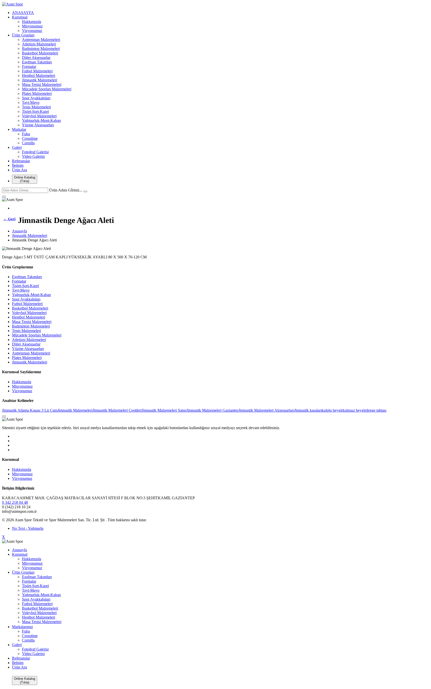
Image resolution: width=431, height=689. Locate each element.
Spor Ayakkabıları (36, 98)
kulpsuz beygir (354, 410)
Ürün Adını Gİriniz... (65, 190)
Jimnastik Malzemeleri (39, 80)
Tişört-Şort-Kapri (35, 111)
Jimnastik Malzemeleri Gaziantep (212, 410)
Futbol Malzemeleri (37, 71)
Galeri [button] (17, 645)
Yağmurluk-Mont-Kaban (41, 120)
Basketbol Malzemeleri (40, 53)
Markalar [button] (19, 129)
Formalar (29, 66)
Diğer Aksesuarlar (36, 57)
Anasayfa (19, 231)
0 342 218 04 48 (15, 502)
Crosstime (30, 138)
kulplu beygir (332, 410)
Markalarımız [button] (22, 627)
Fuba (26, 134)
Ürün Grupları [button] (23, 35)
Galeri (17, 147)
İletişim (17, 165)
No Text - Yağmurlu (27, 528)
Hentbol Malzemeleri (38, 75)
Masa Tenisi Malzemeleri (41, 84)
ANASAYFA (23, 12)
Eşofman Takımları (37, 62)
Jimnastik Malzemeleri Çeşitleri (117, 410)
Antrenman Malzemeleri (41, 39)
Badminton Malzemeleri (41, 48)
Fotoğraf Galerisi (35, 152)
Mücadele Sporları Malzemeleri (46, 89)
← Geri (9, 219)
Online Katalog (24, 179)
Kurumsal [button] (19, 17)
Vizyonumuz (32, 30)
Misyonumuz (32, 26)
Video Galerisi (33, 156)
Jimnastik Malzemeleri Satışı (164, 410)
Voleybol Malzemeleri (39, 116)
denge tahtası (376, 410)
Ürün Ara (19, 170)
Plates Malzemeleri (37, 93)
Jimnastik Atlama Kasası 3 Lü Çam (29, 410)
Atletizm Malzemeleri (39, 44)
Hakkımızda (31, 21)
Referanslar (21, 161)
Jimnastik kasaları (308, 410)
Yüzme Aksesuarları (38, 125)
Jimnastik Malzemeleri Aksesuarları (266, 410)
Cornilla (28, 143)
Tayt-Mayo (30, 102)
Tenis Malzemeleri (36, 107)
